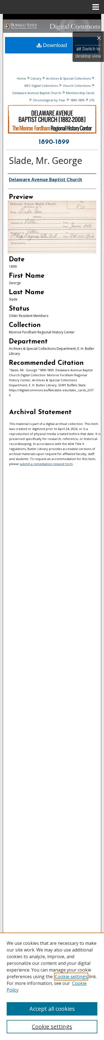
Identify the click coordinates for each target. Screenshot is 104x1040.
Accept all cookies (52, 1008)
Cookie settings (71, 976)
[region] (52, 986)
